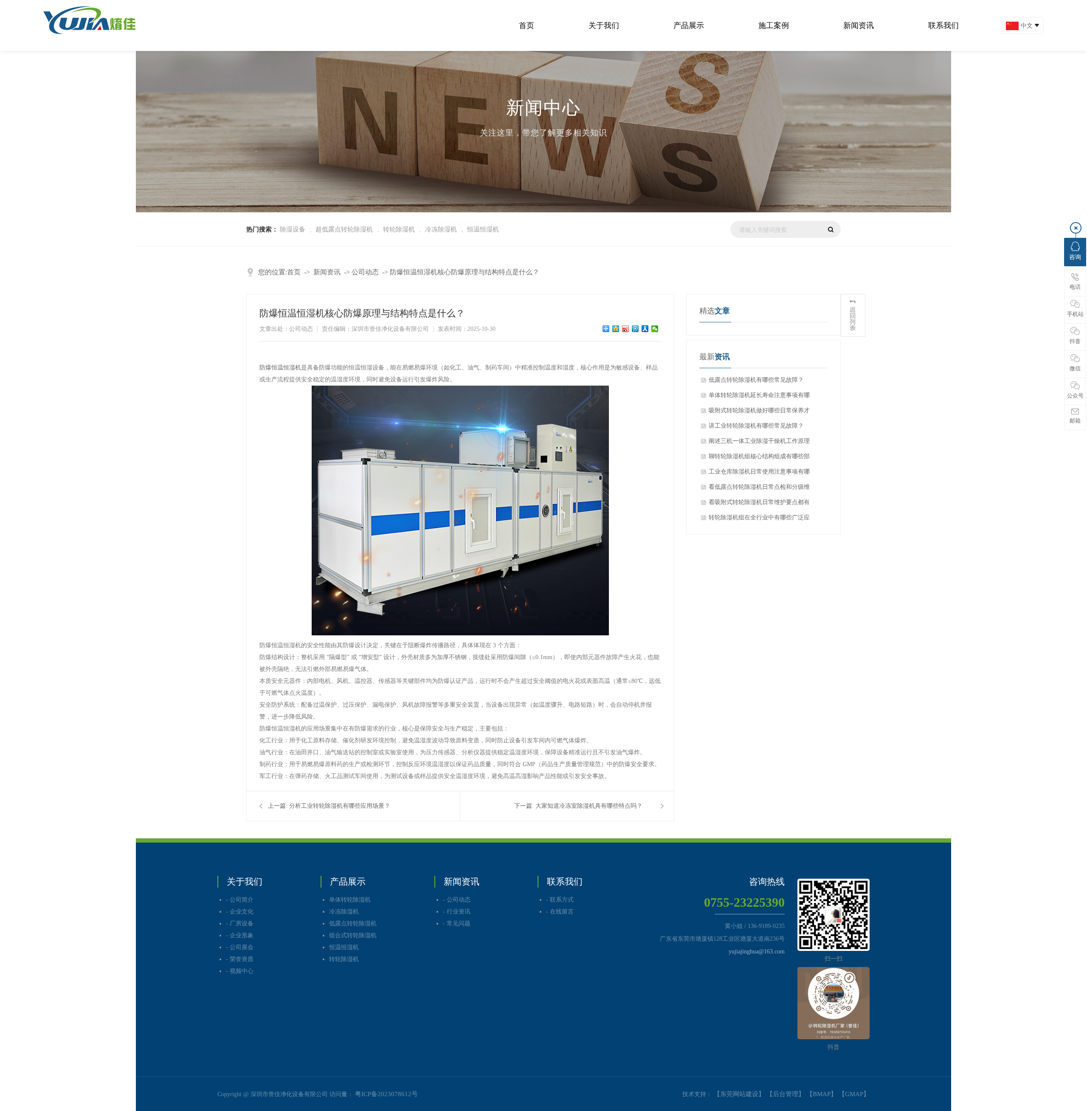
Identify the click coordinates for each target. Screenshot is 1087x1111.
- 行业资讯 (456, 911)
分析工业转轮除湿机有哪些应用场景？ (339, 806)
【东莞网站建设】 (739, 1094)
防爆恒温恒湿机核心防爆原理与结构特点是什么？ (464, 272)
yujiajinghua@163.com (757, 951)
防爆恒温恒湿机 (280, 367)
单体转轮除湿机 (350, 900)
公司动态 (365, 272)
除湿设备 (292, 229)
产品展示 (688, 25)
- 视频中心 (239, 971)
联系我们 (943, 25)
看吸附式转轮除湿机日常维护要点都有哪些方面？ (759, 504)
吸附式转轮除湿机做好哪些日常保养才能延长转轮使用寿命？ (759, 412)
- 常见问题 (456, 923)
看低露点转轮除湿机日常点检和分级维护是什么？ (759, 489)
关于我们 (604, 25)
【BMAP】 (821, 1094)
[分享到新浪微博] (625, 328)
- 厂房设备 (239, 923)
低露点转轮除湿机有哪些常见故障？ (756, 380)
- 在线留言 (560, 911)
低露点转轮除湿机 (353, 923)
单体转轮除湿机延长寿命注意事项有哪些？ (759, 397)
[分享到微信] (655, 328)
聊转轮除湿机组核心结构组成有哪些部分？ (759, 458)
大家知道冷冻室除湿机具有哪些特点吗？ (588, 806)
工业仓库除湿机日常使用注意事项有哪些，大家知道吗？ (759, 473)
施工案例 (773, 25)
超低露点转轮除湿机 (344, 229)
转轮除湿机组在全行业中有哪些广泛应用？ (759, 519)
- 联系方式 (560, 900)
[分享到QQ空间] (616, 328)
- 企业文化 (239, 911)
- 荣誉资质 (239, 959)
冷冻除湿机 (441, 229)
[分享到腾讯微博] (635, 328)
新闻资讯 (858, 25)
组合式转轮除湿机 (353, 935)
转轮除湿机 (399, 229)
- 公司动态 (456, 900)
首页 (526, 25)
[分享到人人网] (645, 328)
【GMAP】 (854, 1094)
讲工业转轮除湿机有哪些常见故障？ (756, 426)
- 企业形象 (239, 935)
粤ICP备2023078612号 (386, 1094)
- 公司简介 (239, 900)
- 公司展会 (239, 947)
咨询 (1075, 257)
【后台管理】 (785, 1094)
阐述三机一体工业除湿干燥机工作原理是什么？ (759, 443)
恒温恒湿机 (483, 229)
